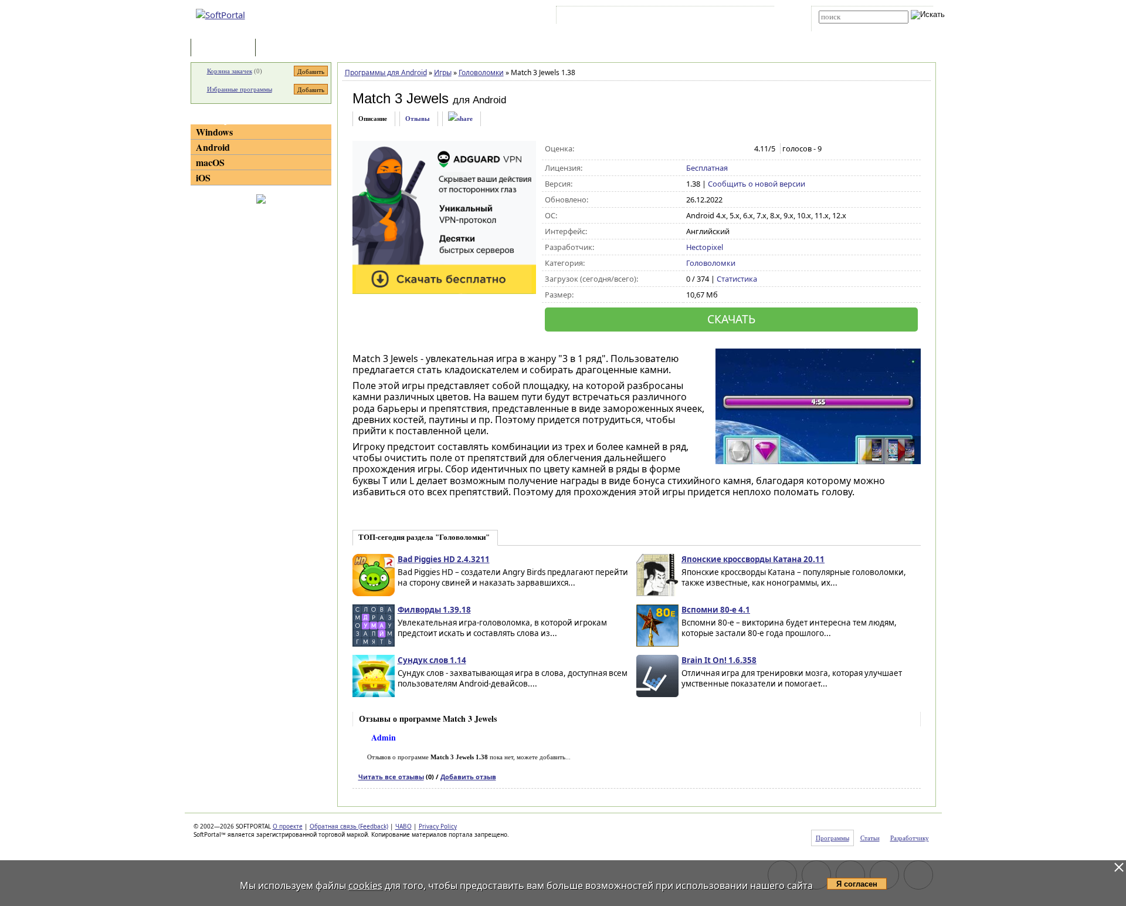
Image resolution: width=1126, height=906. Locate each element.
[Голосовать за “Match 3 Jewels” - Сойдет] (717, 149)
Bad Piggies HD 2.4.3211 (444, 559)
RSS (756, 17)
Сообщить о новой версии (756, 183)
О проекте (288, 826)
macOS (210, 162)
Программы (226, 48)
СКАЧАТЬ (731, 319)
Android (213, 147)
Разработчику (909, 837)
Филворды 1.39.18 (434, 609)
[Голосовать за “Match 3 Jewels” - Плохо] (704, 149)
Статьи (284, 48)
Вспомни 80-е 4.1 (715, 609)
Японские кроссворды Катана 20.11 (753, 559)
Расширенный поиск (851, 27)
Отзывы (417, 118)
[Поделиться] (460, 118)
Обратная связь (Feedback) (349, 826)
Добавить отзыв (468, 776)
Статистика (737, 278)
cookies (365, 885)
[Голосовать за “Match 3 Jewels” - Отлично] (741, 149)
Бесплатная (707, 168)
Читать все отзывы (391, 776)
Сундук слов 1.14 (432, 660)
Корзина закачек (229, 71)
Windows (214, 131)
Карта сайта (721, 17)
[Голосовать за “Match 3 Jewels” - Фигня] (692, 149)
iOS (203, 177)
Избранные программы (239, 89)
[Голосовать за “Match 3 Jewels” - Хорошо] (729, 149)
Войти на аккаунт (594, 17)
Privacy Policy (438, 826)
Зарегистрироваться (660, 17)
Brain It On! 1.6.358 (719, 660)
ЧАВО (403, 826)
